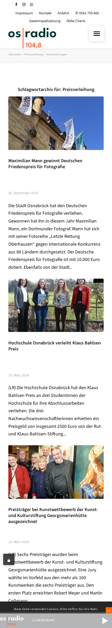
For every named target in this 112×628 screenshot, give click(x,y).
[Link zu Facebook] (16, 5)
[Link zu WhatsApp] (31, 5)
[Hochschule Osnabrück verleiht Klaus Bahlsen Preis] (56, 305)
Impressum (24, 13)
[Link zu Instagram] (24, 5)
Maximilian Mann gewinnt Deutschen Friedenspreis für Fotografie (45, 164)
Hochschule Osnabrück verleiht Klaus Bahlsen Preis (54, 346)
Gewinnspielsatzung (44, 21)
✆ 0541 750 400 (87, 13)
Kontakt (45, 13)
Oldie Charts (75, 21)
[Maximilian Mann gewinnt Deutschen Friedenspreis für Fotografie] (56, 123)
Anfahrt (63, 13)
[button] (105, 620)
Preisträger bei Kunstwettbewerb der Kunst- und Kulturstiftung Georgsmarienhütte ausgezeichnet (53, 515)
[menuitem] (24, 13)
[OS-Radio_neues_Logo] (46, 38)
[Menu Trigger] (96, 33)
